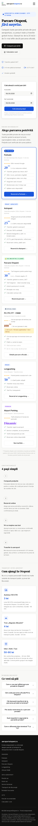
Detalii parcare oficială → (19, 355)
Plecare (7, 90)
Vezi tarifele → (19, 443)
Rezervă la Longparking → (19, 396)
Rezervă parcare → (19, 299)
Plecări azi (5, 778)
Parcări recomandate (9, 798)
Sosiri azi (5, 781)
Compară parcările (13, 46)
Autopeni (5, 761)
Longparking (6, 767)
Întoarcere (8, 99)
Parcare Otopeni (7, 764)
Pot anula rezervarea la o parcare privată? (17, 710)
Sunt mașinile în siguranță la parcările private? (17, 719)
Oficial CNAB (6, 770)
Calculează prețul (19, 109)
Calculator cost (12, 52)
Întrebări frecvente (8, 790)
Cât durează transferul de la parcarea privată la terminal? (17, 702)
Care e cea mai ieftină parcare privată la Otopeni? (17, 685)
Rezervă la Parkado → (19, 194)
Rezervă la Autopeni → (19, 248)
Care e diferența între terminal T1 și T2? (17, 727)
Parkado (4, 758)
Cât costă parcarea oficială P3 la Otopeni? (17, 693)
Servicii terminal (7, 784)
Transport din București (9, 787)
